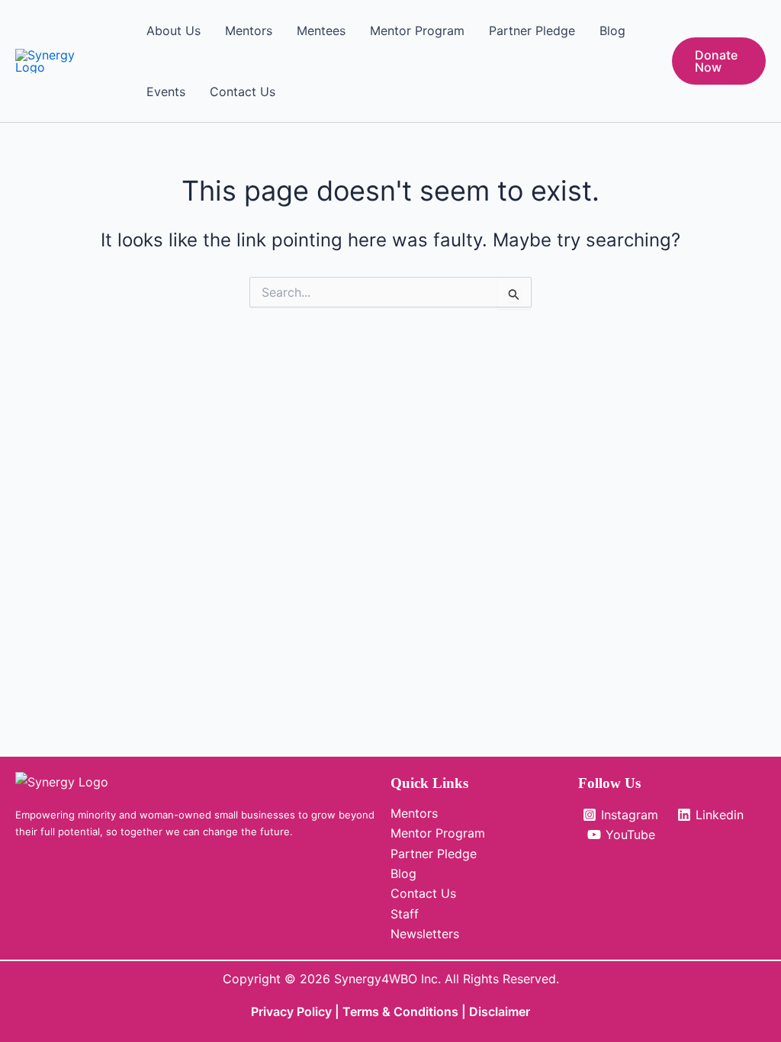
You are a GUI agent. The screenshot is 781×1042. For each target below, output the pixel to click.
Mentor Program (417, 30)
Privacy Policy (291, 1011)
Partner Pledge (532, 30)
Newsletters (424, 933)
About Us (173, 30)
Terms (362, 1011)
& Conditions (420, 1011)
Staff (404, 913)
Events (165, 91)
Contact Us (242, 91)
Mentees (321, 30)
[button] (719, 61)
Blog (612, 30)
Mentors (248, 30)
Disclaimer (499, 1011)
